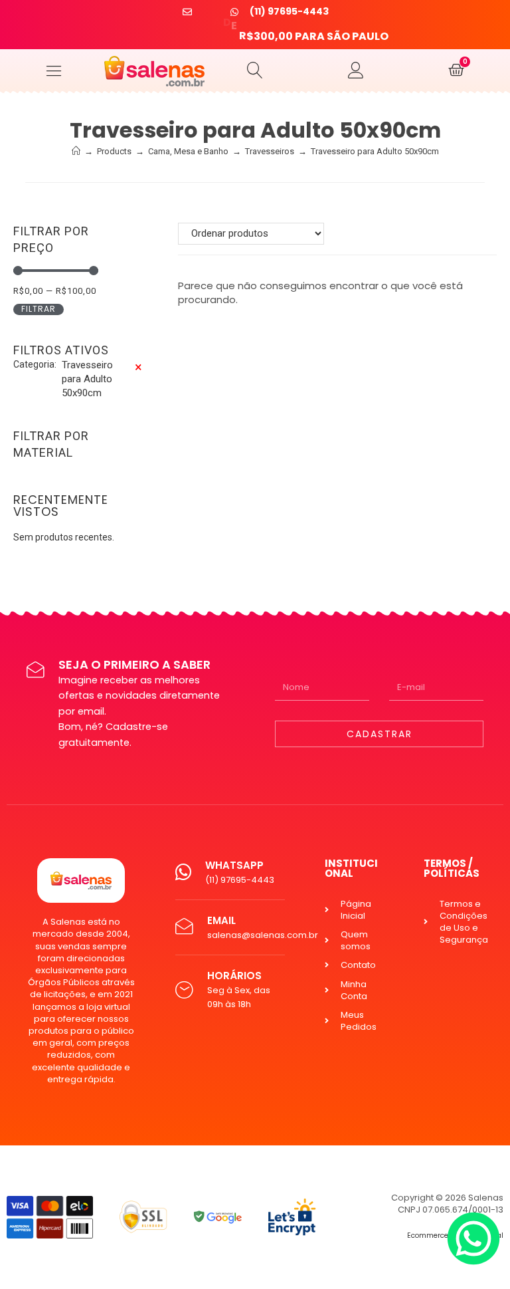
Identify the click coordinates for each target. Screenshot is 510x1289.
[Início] (76, 151)
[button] (53, 71)
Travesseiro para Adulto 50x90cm (375, 151)
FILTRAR (38, 309)
